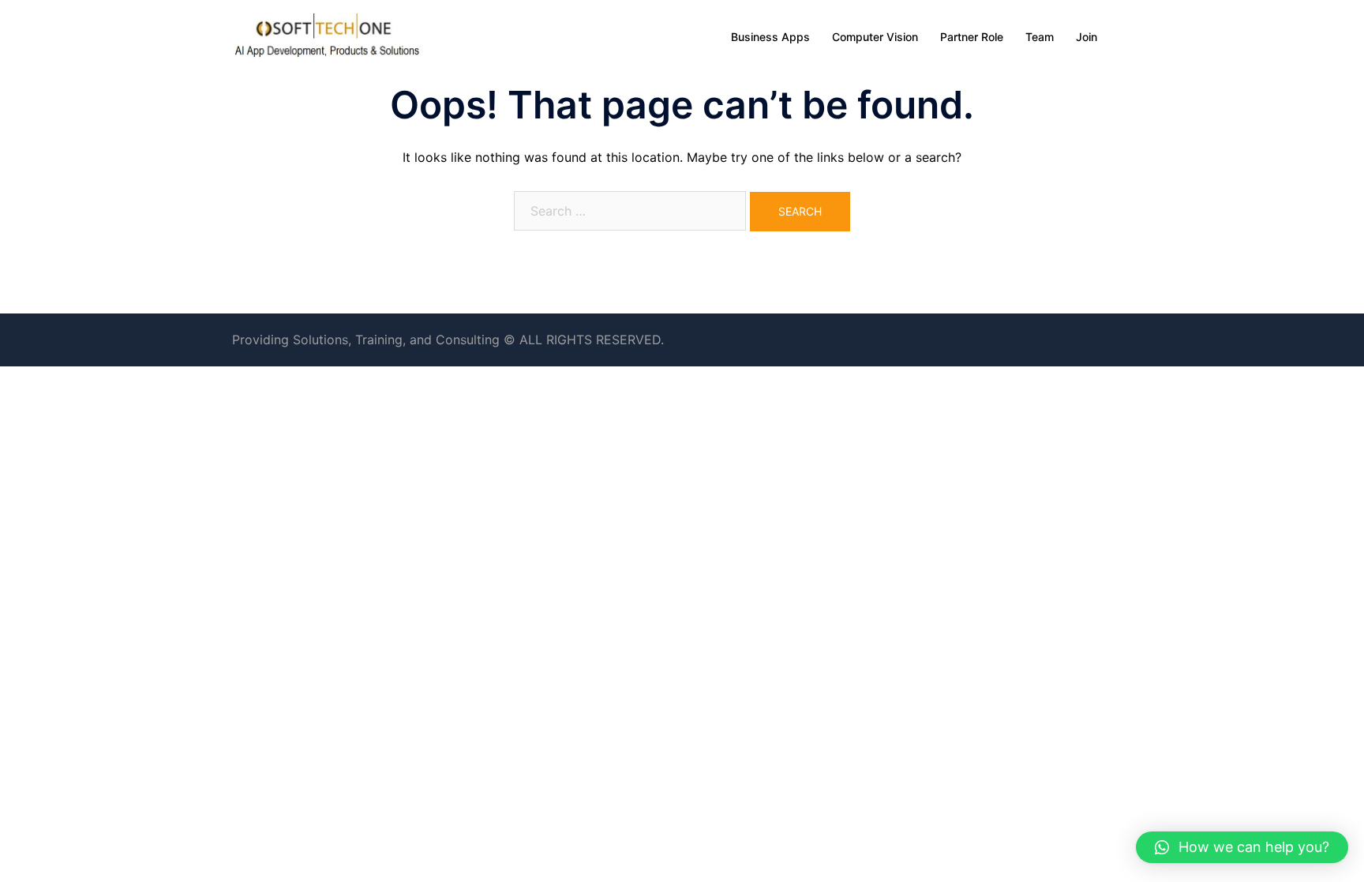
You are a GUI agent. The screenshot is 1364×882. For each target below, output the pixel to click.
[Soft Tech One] (327, 35)
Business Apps (770, 36)
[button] (1242, 847)
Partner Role (971, 36)
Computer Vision (875, 36)
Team (1039, 36)
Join (1086, 36)
